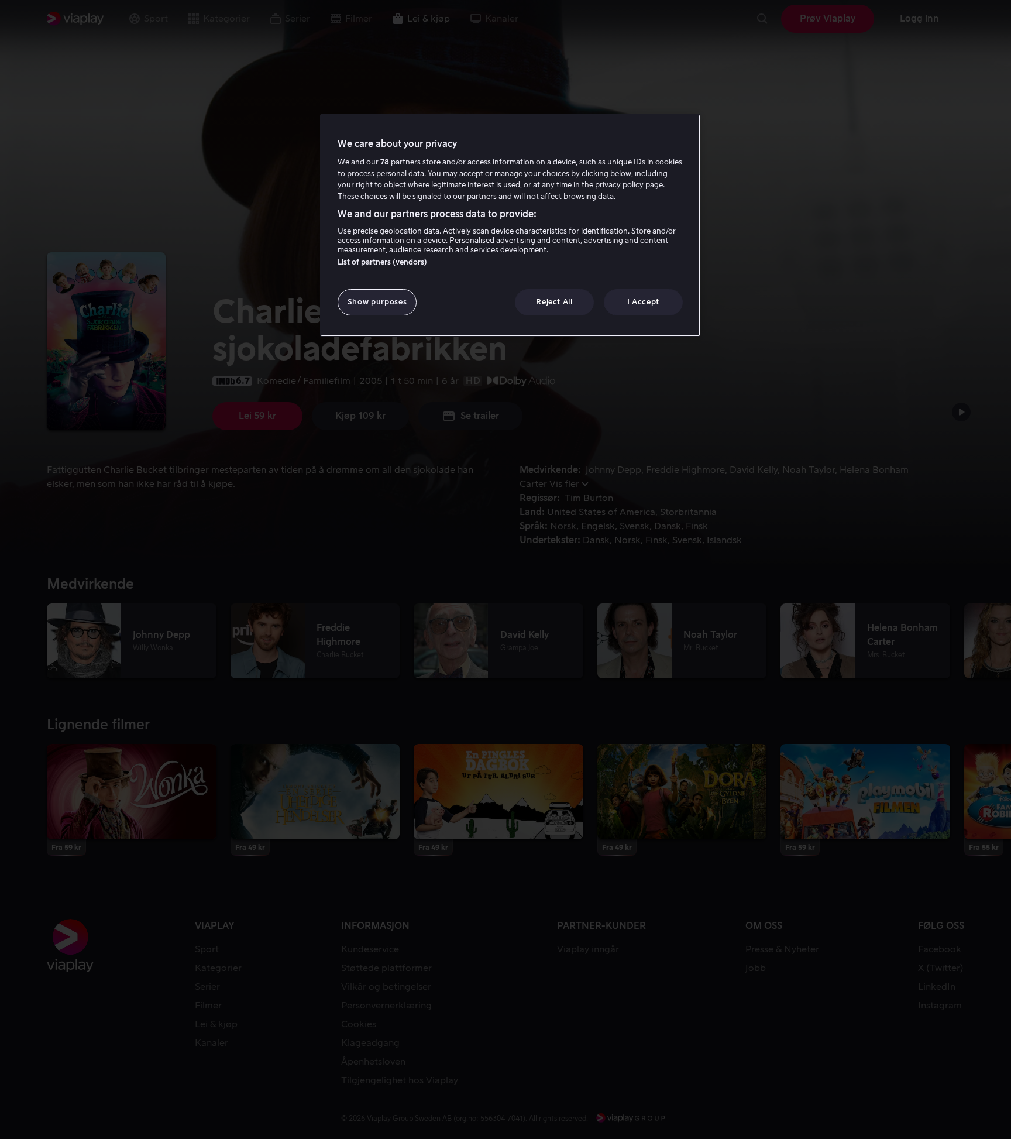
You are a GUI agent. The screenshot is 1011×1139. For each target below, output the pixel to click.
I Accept (643, 302)
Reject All (554, 302)
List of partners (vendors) (382, 262)
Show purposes (377, 302)
